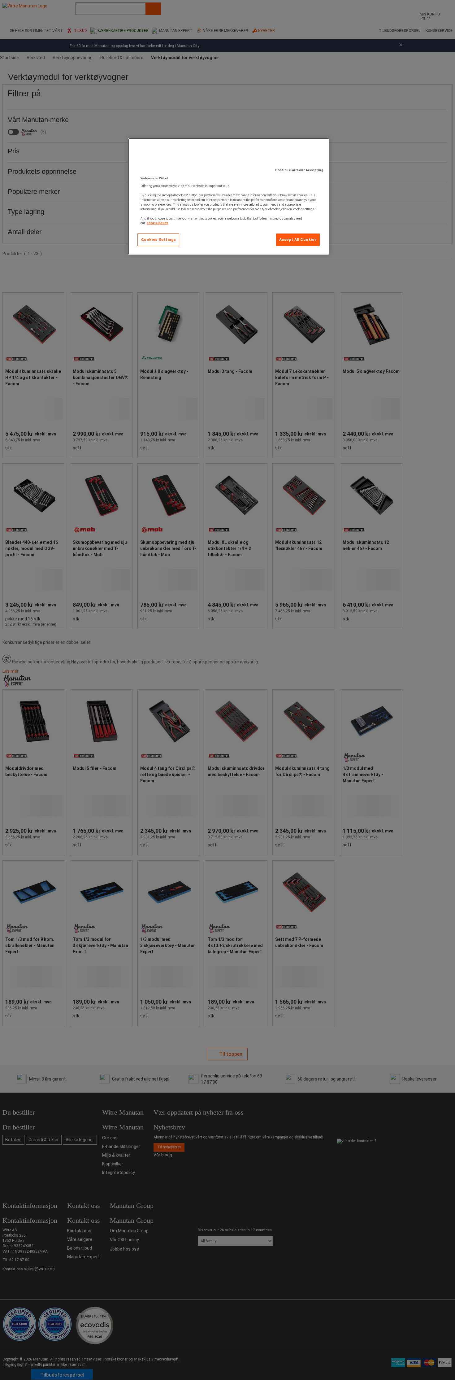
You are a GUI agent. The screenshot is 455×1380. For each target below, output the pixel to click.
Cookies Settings (158, 240)
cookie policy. (157, 223)
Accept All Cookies (298, 240)
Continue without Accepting (299, 170)
